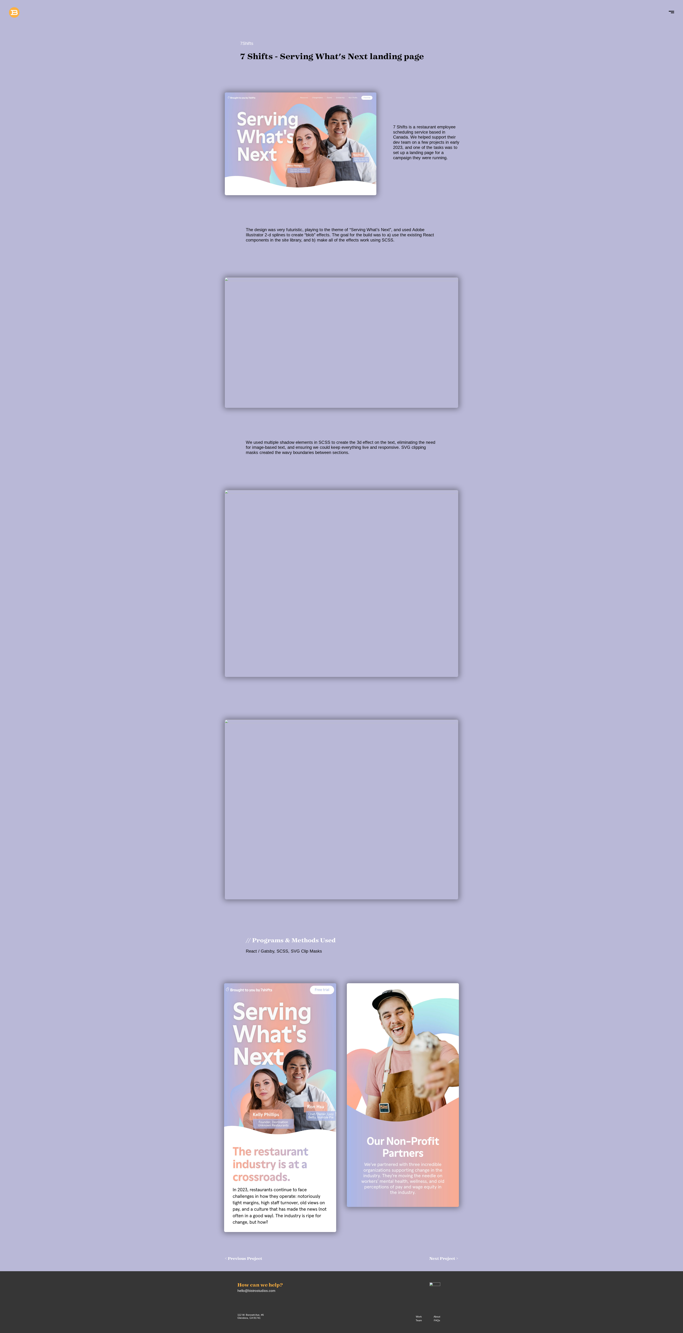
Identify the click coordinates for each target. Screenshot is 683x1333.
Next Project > (443, 1258)
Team (419, 1320)
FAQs (437, 1320)
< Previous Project (243, 1258)
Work (419, 1316)
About (437, 1316)
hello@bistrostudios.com (256, 1291)
